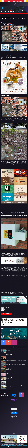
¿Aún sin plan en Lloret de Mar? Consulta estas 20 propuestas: (13, 368)
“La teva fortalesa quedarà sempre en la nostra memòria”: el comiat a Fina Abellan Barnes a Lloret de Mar (16, 373)
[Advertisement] (9, 426)
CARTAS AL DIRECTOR (3, 17)
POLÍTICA (20, 444)
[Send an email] (5, 22)
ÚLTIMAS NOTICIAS (8, 17)
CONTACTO (3, 444)
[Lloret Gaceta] (14, 4)
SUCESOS (17, 444)
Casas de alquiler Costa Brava (14, 434)
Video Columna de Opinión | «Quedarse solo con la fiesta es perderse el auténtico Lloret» (16, 349)
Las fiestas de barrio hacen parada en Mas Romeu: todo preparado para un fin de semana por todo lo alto (16, 385)
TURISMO (22, 444)
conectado (9, 315)
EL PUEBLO (6, 444)
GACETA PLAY (14, 444)
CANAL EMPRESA (10, 444)
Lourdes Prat (3, 22)
